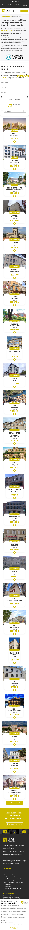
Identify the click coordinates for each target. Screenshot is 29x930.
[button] (14, 824)
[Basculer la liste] (27, 82)
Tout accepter (24, 928)
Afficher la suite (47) (14, 803)
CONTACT (24, 11)
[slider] (1, 97)
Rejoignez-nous (10, 5)
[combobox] (13, 82)
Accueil (3, 16)
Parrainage (25, 5)
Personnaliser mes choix (14, 928)
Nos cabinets (3, 5)
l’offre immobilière (6, 30)
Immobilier (9, 16)
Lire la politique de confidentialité (8, 922)
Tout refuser (5, 928)
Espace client (17, 5)
